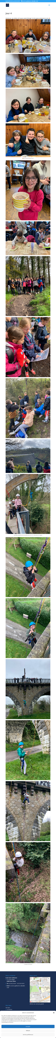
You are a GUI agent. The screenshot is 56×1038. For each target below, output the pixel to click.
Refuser (28, 1030)
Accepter (28, 1026)
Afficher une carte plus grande (37, 1004)
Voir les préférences (28, 1034)
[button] (54, 1012)
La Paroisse (9, 1009)
